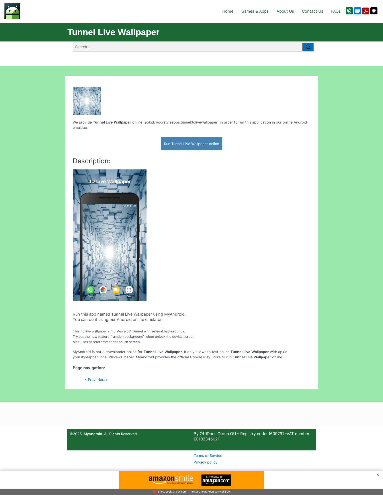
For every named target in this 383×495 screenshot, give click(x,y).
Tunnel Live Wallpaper (113, 32)
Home (227, 11)
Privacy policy (205, 462)
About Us (285, 11)
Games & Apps (255, 11)
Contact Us (312, 11)
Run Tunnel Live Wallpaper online (191, 143)
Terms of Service (208, 455)
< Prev (90, 379)
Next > (103, 379)
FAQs (336, 11)
